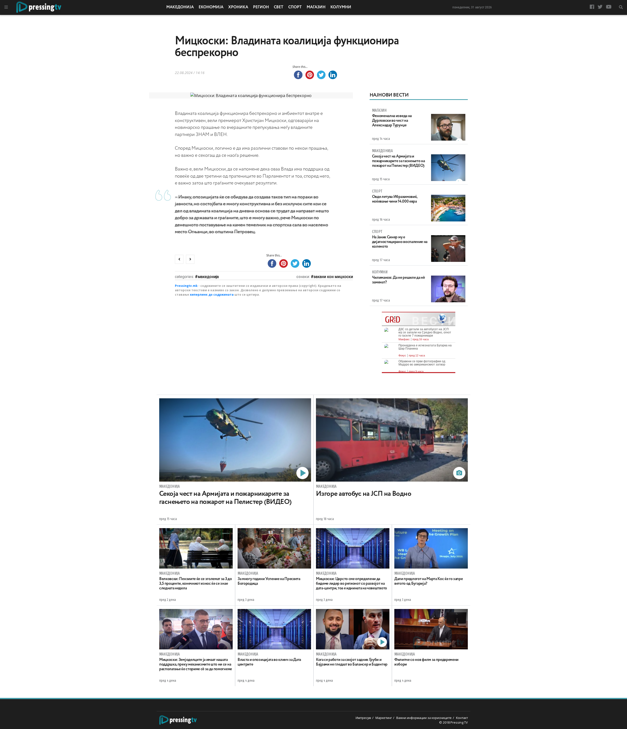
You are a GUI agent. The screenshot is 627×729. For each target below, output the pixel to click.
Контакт (462, 718)
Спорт (295, 7)
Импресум (363, 718)
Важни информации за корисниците (424, 718)
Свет (278, 7)
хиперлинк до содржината (212, 294)
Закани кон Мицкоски (333, 276)
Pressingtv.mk (186, 286)
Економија (211, 7)
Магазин (316, 7)
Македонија (180, 7)
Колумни (340, 7)
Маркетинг (383, 718)
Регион (261, 7)
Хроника (238, 7)
